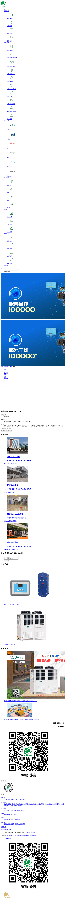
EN (1, 268)
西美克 (6, 376)
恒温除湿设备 (7, 804)
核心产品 (6, 42)
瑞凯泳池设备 (25, 835)
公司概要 (6, 799)
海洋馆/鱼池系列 (12, 805)
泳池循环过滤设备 (17, 804)
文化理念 (17, 799)
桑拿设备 (20, 805)
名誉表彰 (22, 799)
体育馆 (6, 815)
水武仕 (6, 378)
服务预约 (17, 824)
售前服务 (6, 824)
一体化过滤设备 (49, 804)
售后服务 (11, 824)
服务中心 (6, 233)
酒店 (12, 815)
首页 (5, 9)
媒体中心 (6, 209)
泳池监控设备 (34, 804)
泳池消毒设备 (26, 804)
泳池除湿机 (33, 835)
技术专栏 (17, 819)
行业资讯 (11, 819)
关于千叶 (6, 11)
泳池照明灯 (57, 804)
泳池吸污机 (41, 804)
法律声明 (8, 830)
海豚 (5, 374)
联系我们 (6, 265)
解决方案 (6, 177)
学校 (9, 815)
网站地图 (3, 830)
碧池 (5, 371)
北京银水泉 (10, 835)
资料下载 (22, 824)
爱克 (11, 366)
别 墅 (15, 815)
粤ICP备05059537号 (29, 832)
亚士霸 (6, 373)
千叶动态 (6, 819)
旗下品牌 (11, 799)
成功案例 (6, 120)
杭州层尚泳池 (18, 835)
